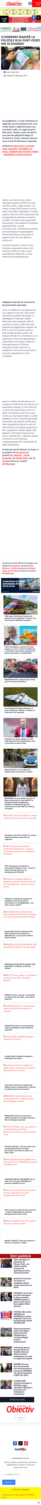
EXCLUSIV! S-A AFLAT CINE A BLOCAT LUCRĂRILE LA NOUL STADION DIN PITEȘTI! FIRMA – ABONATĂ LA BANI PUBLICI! (20, 150)
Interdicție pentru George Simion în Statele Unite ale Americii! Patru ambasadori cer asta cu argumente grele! (23, 1353)
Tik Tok (14, 571)
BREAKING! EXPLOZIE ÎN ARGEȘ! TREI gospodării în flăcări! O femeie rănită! (20, 966)
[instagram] (34, 22)
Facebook (20, 452)
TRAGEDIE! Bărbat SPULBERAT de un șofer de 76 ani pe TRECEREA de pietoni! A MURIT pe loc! (20, 1181)
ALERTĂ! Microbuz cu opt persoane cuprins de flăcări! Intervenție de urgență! (19, 1028)
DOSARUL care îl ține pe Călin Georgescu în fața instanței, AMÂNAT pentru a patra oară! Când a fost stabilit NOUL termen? (23, 1299)
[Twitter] (20, 1443)
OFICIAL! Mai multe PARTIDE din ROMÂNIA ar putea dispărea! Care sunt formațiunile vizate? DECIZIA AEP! (23, 1317)
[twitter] (38, 17)
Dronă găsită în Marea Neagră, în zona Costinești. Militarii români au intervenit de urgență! (20, 710)
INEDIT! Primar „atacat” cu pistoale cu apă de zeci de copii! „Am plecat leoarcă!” (20, 997)
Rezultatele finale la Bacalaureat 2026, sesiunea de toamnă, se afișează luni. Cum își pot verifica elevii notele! (19, 934)
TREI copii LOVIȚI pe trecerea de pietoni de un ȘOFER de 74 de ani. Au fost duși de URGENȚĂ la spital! (20, 20)
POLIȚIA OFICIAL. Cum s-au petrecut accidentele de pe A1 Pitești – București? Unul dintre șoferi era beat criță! (20, 1149)
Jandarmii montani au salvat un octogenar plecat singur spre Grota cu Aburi (23, 1282)
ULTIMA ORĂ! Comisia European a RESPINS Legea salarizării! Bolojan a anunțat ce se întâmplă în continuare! (23, 1387)
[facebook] (34, 17)
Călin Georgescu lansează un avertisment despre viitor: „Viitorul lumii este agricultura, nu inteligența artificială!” (20, 869)
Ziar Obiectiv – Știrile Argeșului (17, 566)
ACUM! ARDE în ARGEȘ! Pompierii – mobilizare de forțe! (19, 1057)
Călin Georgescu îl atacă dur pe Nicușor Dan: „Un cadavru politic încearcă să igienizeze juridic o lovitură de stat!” (22, 1266)
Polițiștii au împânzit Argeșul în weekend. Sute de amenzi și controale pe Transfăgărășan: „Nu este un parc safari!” (19, 902)
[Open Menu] (30, 3)
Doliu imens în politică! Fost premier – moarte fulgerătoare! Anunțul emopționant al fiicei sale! (20, 1212)
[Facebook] (15, 1443)
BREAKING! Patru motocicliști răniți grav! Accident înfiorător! (20, 680)
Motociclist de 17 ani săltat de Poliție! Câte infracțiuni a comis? (19, 771)
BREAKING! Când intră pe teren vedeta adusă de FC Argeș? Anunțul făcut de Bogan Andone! (20, 1118)
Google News (22, 458)
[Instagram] (26, 1443)
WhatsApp (10, 463)
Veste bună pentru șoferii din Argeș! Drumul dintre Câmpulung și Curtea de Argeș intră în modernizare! (22, 1335)
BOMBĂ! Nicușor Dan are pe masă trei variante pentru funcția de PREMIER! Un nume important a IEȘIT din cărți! (23, 1369)
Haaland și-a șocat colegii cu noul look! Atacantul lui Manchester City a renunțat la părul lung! (20, 741)
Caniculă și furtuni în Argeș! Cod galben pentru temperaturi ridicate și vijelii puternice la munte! (20, 1087)
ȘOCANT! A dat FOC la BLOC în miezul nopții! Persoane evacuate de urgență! (20, 837)
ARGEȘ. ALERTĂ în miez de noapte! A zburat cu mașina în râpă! (20, 1242)
